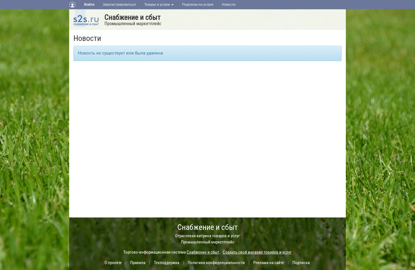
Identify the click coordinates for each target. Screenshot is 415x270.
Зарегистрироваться (119, 4)
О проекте (113, 262)
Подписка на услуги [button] (197, 4)
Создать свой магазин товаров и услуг (257, 252)
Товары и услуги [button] (157, 4)
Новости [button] (228, 4)
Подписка (301, 262)
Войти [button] (89, 4)
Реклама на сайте (268, 262)
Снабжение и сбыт (132, 17)
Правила (137, 262)
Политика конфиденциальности (216, 262)
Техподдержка (166, 262)
